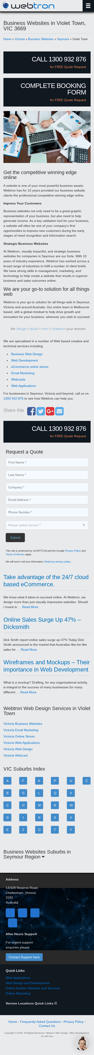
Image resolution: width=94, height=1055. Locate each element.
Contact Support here (24, 957)
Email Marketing (22, 373)
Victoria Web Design (18, 749)
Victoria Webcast (15, 755)
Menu (88, 5)
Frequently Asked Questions (40, 1021)
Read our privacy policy (57, 561)
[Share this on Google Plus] (50, 413)
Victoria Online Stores (19, 736)
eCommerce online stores (29, 367)
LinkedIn (34, 912)
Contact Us (47, 1026)
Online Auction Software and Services (33, 988)
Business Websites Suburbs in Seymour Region (37, 854)
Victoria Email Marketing (20, 730)
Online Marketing (18, 993)
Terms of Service (15, 554)
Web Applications (23, 386)
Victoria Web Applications (21, 743)
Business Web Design (27, 354)
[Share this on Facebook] (31, 413)
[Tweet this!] (41, 413)
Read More (30, 607)
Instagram (12, 922)
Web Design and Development (28, 983)
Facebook (10, 912)
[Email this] (59, 413)
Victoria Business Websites (22, 723)
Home (7, 39)
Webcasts (18, 379)
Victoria (20, 39)
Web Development (24, 360)
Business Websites (41, 39)
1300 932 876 (13, 398)
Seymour (63, 39)
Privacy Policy (73, 550)
